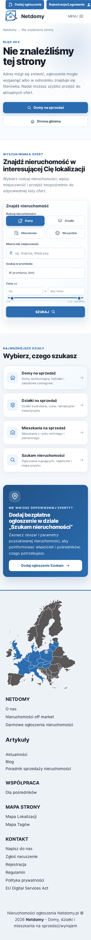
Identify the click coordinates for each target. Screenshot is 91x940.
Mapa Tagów (18, 824)
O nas (11, 709)
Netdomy (10, 30)
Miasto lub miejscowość (22, 244)
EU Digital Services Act (27, 888)
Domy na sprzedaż (49, 108)
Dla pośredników (21, 792)
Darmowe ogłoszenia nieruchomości (39, 724)
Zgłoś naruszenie (22, 856)
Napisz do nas (19, 848)
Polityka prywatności (25, 880)
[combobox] (45, 253)
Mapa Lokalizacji (21, 816)
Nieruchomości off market (30, 717)
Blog (10, 761)
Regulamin (15, 872)
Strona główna (49, 121)
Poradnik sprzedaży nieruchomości (38, 768)
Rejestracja (16, 864)
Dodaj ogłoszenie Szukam (42, 565)
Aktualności (16, 754)
